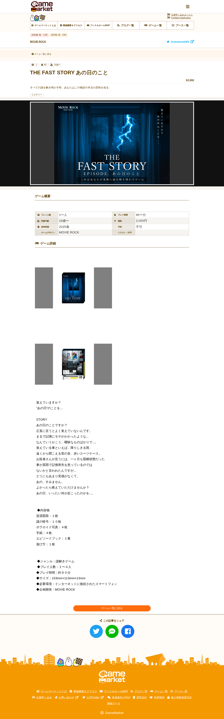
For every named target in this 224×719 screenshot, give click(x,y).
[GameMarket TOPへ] (112, 676)
